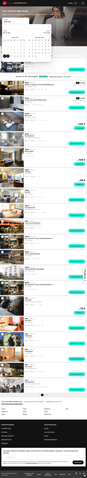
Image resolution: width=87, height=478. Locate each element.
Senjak (3, 408)
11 (7, 49)
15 (20, 49)
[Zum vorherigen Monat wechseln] (4, 37)
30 (24, 56)
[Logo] (4, 3)
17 (4, 53)
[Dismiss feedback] (85, 281)
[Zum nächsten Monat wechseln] (49, 37)
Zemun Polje (47, 414)
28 (17, 56)
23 (24, 53)
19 (11, 53)
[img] (30, 83)
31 (4, 59)
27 (14, 56)
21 (17, 53)
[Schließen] (49, 26)
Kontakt (46, 428)
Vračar (24, 408)
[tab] (12, 402)
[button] (33, 67)
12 (11, 49)
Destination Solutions (7, 435)
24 (4, 56)
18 (7, 53)
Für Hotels (4, 432)
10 (4, 49)
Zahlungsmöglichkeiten (50, 439)
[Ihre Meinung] (85, 276)
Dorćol (25, 411)
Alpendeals (4, 443)
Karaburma (47, 408)
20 (14, 53)
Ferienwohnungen (6, 439)
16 (24, 49)
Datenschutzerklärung (31, 463)
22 (20, 53)
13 (14, 49)
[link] (55, 70)
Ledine (3, 414)
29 (20, 56)
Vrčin (67, 408)
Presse (46, 435)
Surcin (46, 411)
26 (11, 56)
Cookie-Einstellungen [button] (48, 474)
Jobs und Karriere (49, 432)
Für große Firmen (6, 428)
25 (8, 56)
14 (17, 49)
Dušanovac (4, 411)
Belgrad (25, 414)
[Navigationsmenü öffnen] (82, 3)
